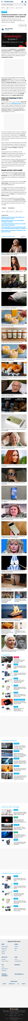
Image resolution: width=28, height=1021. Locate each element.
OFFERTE (16, 664)
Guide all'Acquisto (18, 961)
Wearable (4, 959)
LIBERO (3, 1010)
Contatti (23, 983)
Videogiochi (4, 970)
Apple (16, 948)
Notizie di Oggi (5, 946)
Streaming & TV (5, 968)
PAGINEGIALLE (11, 1010)
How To (16, 959)
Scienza (3, 951)
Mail (22, 3)
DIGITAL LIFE (4, 957)
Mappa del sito (12, 983)
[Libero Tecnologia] (14, 981)
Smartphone (11, 208)
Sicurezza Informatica (5, 975)
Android (16, 946)
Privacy (16, 1014)
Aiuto (18, 1015)
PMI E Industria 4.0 (19, 974)
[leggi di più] (26, 29)
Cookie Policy (20, 1014)
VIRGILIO (7, 1010)
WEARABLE (16, 657)
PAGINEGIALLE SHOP (18, 1010)
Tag (18, 983)
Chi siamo (6, 1014)
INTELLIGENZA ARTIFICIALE (19, 699)
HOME (2, 10)
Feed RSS (4, 983)
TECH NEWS (6, 10)
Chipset (4, 208)
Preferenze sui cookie (12, 1015)
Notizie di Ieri (4, 948)
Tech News (4, 950)
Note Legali (11, 1014)
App (15, 950)
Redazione (17, 964)
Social (3, 967)
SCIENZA (15, 817)
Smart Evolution (5, 961)
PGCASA (24, 1010)
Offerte (3, 953)
